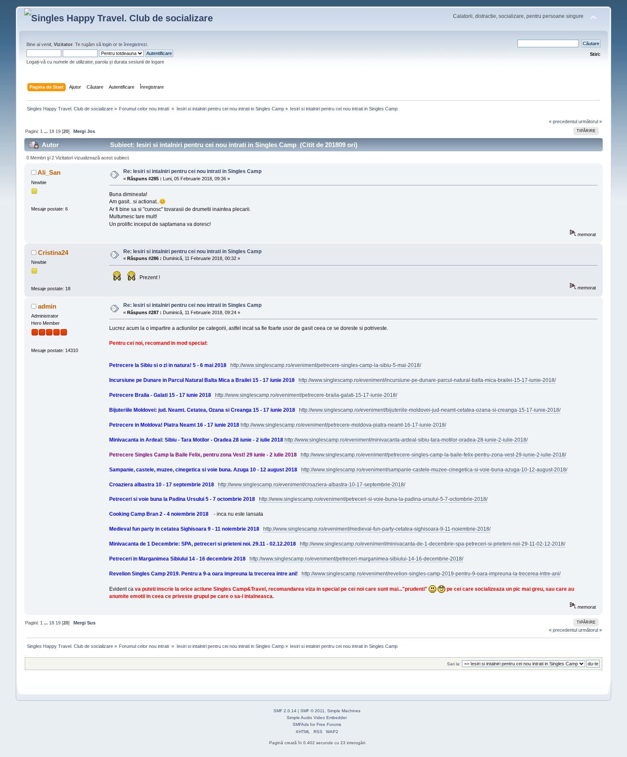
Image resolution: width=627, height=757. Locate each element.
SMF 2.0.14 (284, 710)
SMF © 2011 (312, 710)
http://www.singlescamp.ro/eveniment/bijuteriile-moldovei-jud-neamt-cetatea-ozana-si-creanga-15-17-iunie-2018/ (429, 410)
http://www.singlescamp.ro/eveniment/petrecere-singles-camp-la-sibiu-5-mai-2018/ (325, 365)
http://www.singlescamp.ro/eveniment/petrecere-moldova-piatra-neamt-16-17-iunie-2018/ (343, 425)
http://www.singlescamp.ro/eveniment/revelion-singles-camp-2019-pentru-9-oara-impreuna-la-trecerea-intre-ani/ (431, 574)
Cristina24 (53, 252)
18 (51, 131)
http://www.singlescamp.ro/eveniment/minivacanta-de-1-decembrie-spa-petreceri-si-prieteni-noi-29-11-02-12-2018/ (432, 544)
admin (47, 306)
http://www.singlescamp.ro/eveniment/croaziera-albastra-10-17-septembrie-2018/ (311, 485)
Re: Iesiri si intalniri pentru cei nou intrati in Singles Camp (192, 171)
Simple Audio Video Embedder (317, 717)
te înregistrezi (133, 44)
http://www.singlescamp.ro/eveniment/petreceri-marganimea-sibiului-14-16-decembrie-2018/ (356, 559)
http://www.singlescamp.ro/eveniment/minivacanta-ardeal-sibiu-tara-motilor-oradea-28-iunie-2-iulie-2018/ (406, 440)
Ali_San (49, 172)
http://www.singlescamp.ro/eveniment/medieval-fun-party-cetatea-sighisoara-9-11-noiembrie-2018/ (377, 529)
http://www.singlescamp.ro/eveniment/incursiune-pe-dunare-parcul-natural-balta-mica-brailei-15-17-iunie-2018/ (427, 380)
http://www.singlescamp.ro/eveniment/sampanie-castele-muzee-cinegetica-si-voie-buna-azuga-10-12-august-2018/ (434, 470)
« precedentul (563, 121)
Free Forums (328, 724)
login (107, 44)
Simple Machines (343, 710)
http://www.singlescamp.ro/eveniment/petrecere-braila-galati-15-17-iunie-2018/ (306, 395)
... (46, 131)
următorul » (590, 121)
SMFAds (301, 724)
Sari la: (454, 664)
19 (58, 131)
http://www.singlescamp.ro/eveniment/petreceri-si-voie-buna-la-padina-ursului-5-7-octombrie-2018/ (373, 499)
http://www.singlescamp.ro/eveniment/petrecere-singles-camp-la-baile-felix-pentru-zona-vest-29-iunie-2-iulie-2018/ (433, 455)
